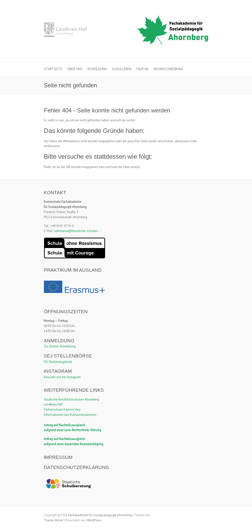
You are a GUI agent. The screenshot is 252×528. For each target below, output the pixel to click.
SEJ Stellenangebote (58, 362)
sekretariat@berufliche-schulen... (77, 231)
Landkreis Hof (53, 404)
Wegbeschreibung (168, 69)
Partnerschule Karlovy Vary (62, 409)
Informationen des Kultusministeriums (70, 415)
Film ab (142, 69)
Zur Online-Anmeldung (60, 346)
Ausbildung (97, 69)
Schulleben (121, 69)
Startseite (53, 69)
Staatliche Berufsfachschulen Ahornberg (71, 399)
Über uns (74, 69)
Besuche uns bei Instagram (62, 377)
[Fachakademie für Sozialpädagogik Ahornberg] (126, 31)
